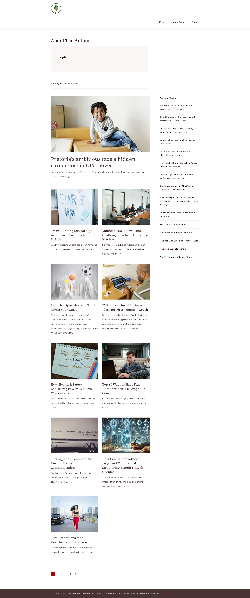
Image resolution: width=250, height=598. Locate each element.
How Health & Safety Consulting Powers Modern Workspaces (71, 388)
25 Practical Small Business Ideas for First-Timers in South (125, 307)
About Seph (178, 22)
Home (162, 22)
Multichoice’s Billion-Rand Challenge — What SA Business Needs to (125, 235)
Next (76, 574)
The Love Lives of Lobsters (173, 249)
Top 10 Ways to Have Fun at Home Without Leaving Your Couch (123, 388)
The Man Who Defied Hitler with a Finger (179, 241)
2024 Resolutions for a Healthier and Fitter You (69, 540)
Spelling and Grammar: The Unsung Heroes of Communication (72, 463)
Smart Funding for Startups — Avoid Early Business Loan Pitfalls (73, 235)
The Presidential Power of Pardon (176, 233)
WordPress (155, 593)
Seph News (71, 593)
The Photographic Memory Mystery (177, 257)
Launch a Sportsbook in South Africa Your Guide (73, 307)
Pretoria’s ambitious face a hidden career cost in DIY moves (93, 162)
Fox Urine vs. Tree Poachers (173, 225)
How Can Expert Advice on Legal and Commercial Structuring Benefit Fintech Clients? (122, 465)
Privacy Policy (166, 593)
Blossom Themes (131, 593)
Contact (195, 22)
